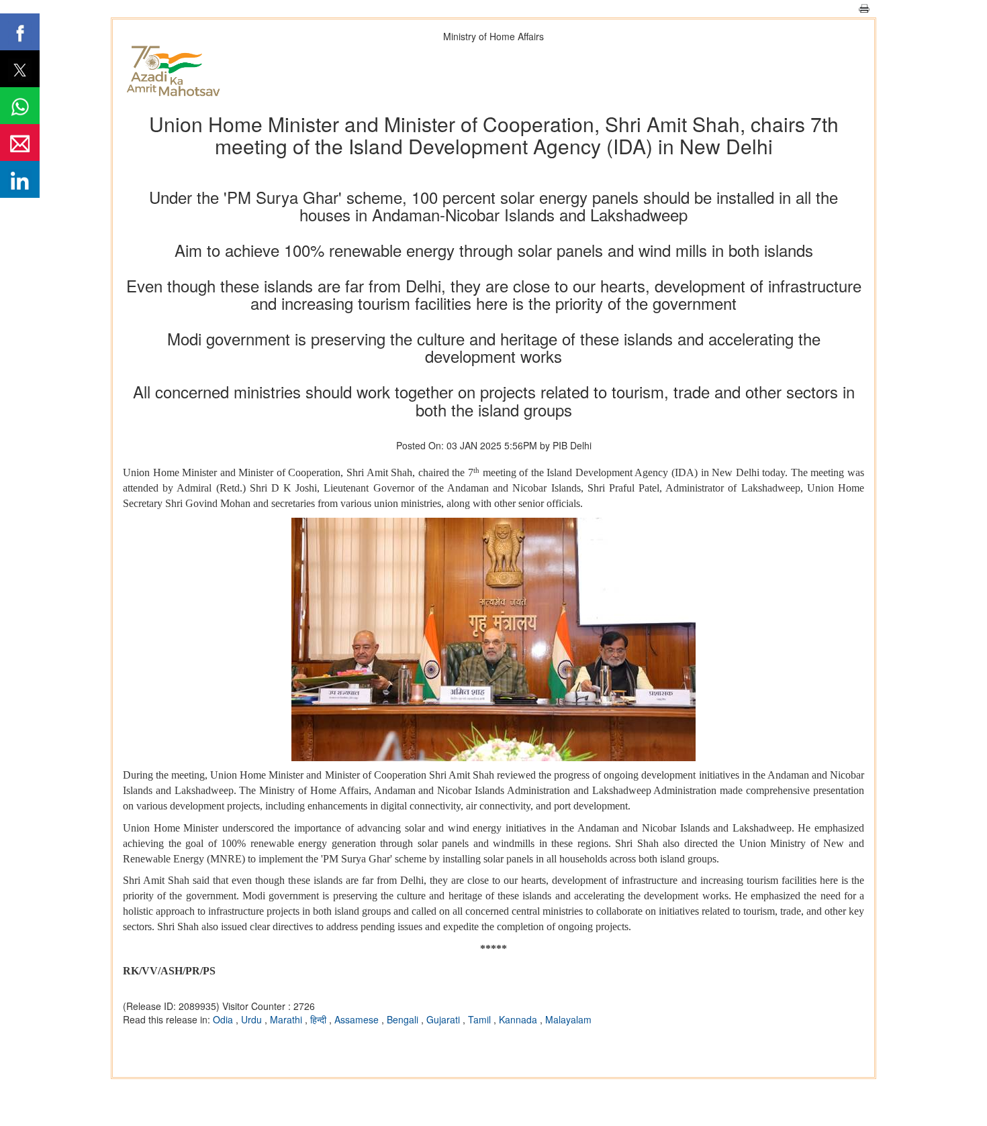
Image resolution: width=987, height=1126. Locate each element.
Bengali (404, 1019)
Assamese (357, 1019)
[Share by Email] (20, 142)
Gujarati (444, 1019)
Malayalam (568, 1019)
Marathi (287, 1019)
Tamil (480, 1019)
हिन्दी (319, 1019)
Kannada (519, 1019)
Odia (224, 1019)
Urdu (253, 1019)
